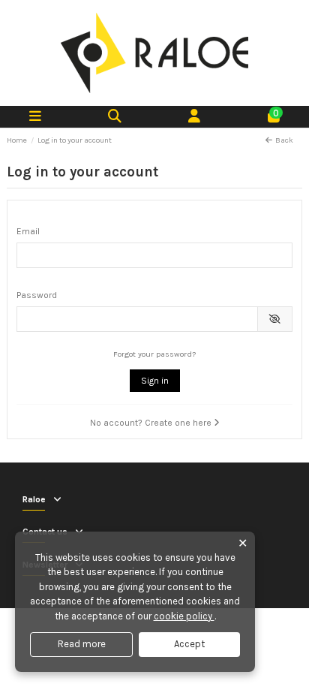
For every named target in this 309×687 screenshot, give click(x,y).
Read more (82, 643)
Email (28, 231)
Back (284, 140)
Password (36, 295)
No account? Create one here (152, 422)
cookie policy (184, 616)
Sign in (155, 380)
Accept (189, 643)
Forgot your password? (154, 354)
